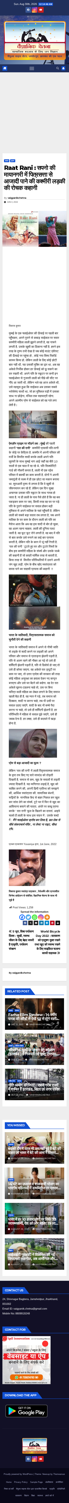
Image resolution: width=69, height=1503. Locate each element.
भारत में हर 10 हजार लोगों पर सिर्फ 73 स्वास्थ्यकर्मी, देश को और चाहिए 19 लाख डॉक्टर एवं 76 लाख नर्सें (33, 1223)
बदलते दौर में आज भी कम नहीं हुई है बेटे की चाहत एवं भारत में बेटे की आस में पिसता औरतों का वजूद (34, 1152)
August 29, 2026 (20, 1158)
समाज (6, 161)
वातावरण (18, 1495)
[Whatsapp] (34, 917)
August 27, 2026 (20, 1194)
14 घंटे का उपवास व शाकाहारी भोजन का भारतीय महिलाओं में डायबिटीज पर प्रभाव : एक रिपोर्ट (34, 1188)
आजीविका (59, 1482)
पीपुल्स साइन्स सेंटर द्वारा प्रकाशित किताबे (31, 1489)
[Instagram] (41, 917)
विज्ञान (11, 1250)
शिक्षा (33, 1495)
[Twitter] (28, 917)
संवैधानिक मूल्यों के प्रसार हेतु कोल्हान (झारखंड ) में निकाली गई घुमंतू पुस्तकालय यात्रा (34, 1054)
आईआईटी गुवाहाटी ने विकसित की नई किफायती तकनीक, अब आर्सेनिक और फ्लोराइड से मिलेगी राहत (31, 1258)
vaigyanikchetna (17, 197)
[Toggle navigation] (31, 68)
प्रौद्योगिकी (61, 1489)
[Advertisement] (34, 117)
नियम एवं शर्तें (8, 1489)
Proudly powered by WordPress (19, 1474)
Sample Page (36, 1482)
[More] (47, 917)
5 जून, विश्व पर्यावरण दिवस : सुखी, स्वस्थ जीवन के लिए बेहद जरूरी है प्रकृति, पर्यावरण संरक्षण (21, 940)
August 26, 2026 (20, 1229)
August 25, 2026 (20, 1264)
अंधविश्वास (49, 1482)
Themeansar (59, 1474)
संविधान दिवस (19, 1046)
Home (9, 1482)
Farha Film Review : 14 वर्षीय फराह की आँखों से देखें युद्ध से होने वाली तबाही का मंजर (32, 1018)
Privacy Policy (21, 1482)
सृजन (12, 161)
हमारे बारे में (49, 1495)
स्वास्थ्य (11, 1144)
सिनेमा (17, 1010)
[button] (57, 68)
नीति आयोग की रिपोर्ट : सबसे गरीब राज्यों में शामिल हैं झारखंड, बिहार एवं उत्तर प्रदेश (34, 1087)
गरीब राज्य (12, 1081)
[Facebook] (22, 917)
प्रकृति (52, 1489)
